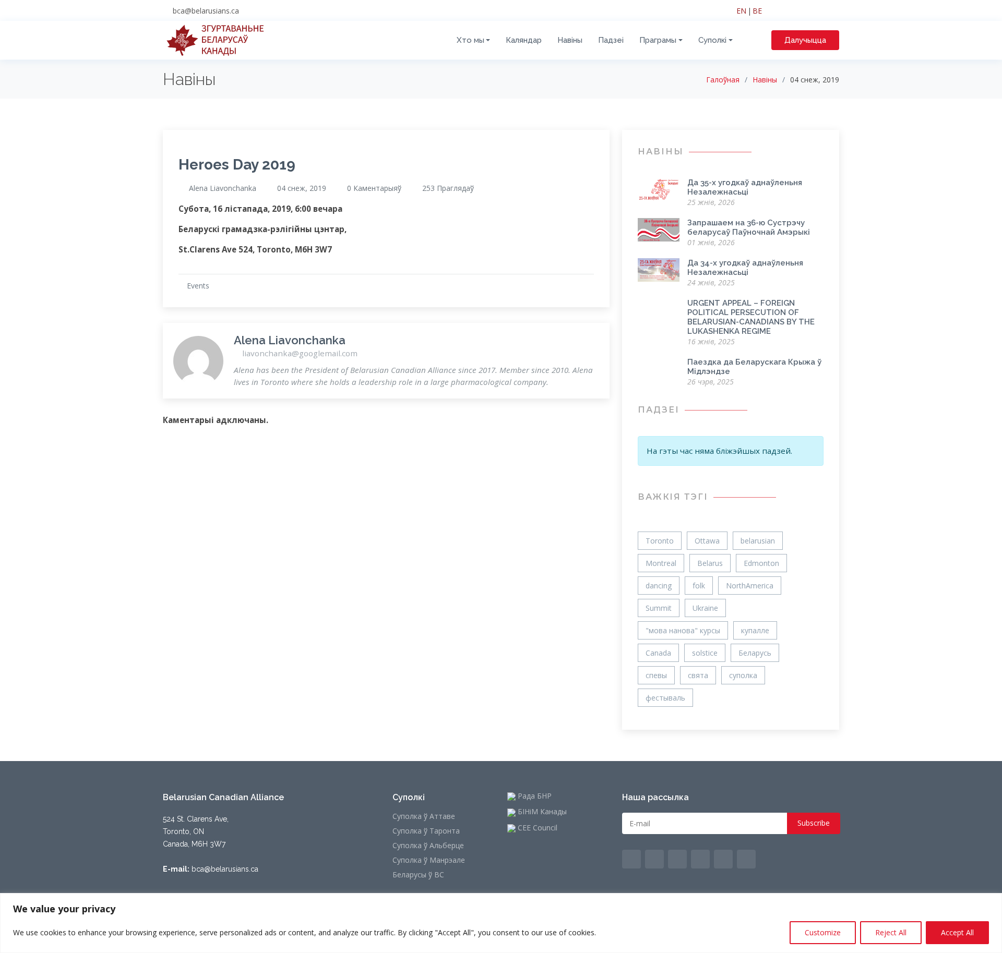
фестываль (665, 698)
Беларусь (754, 653)
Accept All (957, 932)
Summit (659, 608)
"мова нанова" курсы (683, 630)
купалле (755, 630)
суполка (743, 675)
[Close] (991, 902)
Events (198, 286)
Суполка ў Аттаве (423, 816)
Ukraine (705, 608)
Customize (823, 932)
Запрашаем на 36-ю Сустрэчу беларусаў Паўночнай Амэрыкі (748, 227)
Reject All (890, 932)
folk (699, 585)
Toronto (660, 541)
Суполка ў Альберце (428, 845)
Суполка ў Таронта (426, 831)
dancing (659, 585)
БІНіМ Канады (541, 812)
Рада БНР (534, 796)
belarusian (758, 541)
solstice (705, 653)
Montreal (661, 563)
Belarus (710, 563)
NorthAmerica (749, 585)
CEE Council (536, 828)
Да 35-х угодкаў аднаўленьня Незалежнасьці (744, 187)
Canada (658, 653)
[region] (501, 923)
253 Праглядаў (448, 188)
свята (698, 675)
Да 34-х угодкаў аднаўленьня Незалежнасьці (745, 267)
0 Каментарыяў (374, 188)
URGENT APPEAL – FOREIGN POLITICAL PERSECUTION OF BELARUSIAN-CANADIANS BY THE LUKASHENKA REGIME (751, 317)
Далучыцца (805, 40)
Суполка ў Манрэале (428, 860)
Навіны (765, 80)
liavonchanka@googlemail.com (298, 353)
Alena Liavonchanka (222, 188)
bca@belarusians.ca (206, 11)
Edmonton (761, 563)
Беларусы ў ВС (418, 874)
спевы (656, 675)
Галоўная (722, 80)
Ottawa (707, 541)
